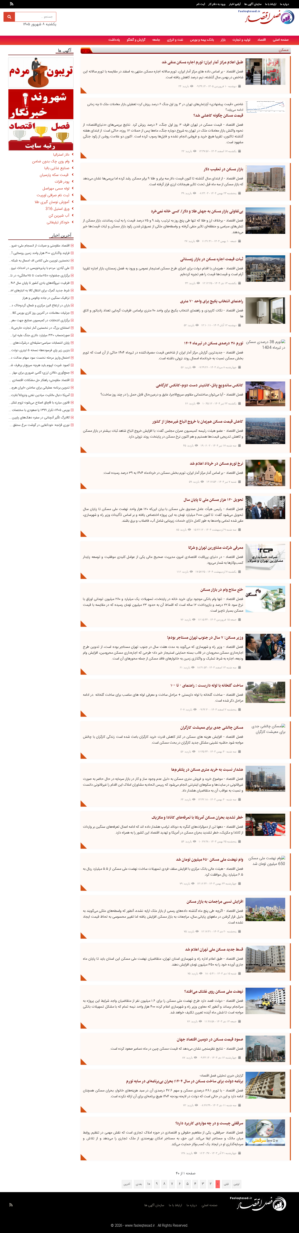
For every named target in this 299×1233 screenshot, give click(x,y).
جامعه (156, 40)
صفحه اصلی (280, 40)
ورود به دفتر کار (217, 4)
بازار (223, 40)
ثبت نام (200, 4)
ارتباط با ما (270, 4)
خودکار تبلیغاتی (59, 222)
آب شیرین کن (60, 216)
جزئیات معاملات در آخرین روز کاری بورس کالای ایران (36, 313)
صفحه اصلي (209, 1205)
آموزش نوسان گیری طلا (53, 202)
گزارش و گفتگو (136, 40)
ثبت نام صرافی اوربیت (54, 195)
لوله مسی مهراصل (57, 188)
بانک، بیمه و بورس (202, 40)
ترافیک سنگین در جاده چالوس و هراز (46, 298)
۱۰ (148, 1184)
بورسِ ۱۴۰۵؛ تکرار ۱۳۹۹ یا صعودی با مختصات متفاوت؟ (35, 410)
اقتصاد (261, 40)
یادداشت (114, 40)
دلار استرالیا (62, 155)
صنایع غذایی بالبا (58, 168)
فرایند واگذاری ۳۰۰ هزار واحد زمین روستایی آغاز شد (36, 253)
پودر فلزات (63, 182)
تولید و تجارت (241, 40)
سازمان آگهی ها (252, 4)
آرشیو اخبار (235, 4)
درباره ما (284, 4)
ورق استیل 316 (59, 209)
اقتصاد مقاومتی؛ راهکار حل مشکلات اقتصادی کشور (37, 380)
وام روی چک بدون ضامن (52, 161)
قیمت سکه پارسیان (56, 175)
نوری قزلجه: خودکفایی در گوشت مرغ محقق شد (39, 425)
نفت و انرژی (175, 40)
